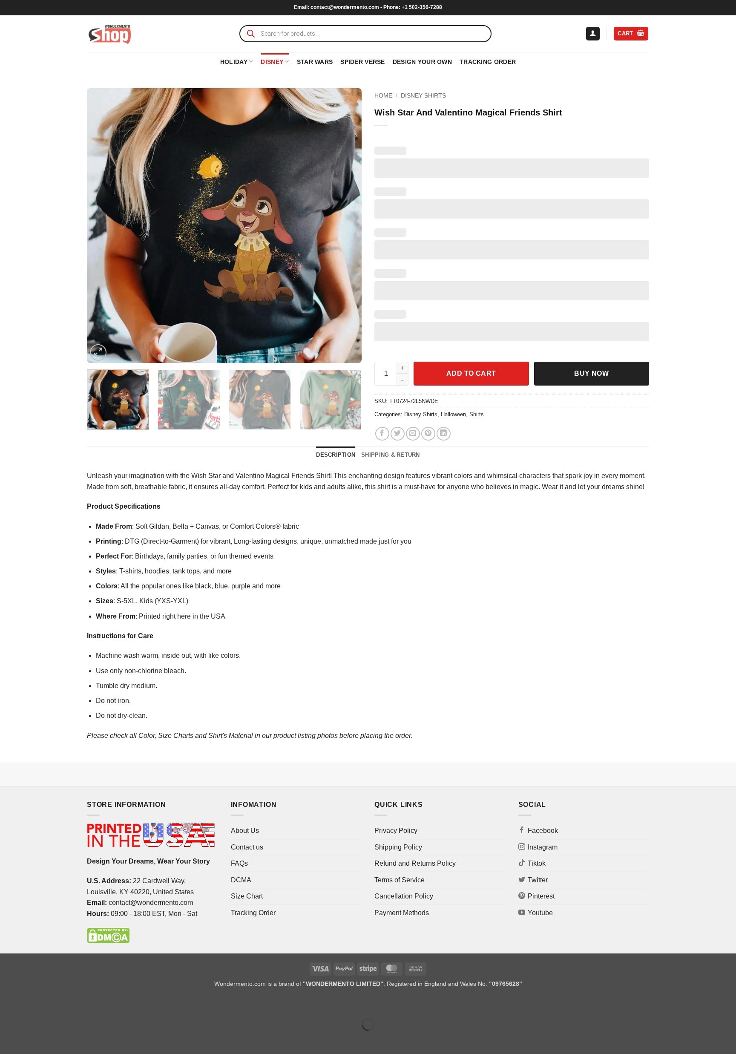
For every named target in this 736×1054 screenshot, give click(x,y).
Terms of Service (399, 880)
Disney (272, 61)
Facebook (543, 830)
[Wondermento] (109, 33)
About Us (245, 830)
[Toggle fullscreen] (33, 1003)
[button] (593, 34)
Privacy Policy (395, 830)
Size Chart (247, 896)
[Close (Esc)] (83, 1003)
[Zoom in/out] (8, 1003)
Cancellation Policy (403, 896)
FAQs (239, 863)
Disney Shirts (423, 95)
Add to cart (471, 373)
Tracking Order (488, 61)
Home (383, 95)
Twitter (538, 880)
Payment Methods (401, 912)
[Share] (58, 1003)
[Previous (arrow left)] (8, 1039)
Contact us (247, 847)
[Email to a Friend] (413, 434)
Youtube (540, 912)
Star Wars (315, 61)
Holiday (233, 61)
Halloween (453, 414)
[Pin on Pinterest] (428, 434)
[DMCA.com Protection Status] (108, 935)
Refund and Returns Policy (415, 863)
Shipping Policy (398, 847)
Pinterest (541, 896)
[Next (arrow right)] (33, 1039)
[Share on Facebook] (382, 434)
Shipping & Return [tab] (390, 455)
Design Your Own (422, 61)
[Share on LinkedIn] (444, 434)
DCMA (241, 880)
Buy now (591, 373)
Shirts (476, 414)
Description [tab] (335, 455)
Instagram (543, 847)
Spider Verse (362, 61)
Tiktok (537, 863)
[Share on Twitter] (398, 434)
